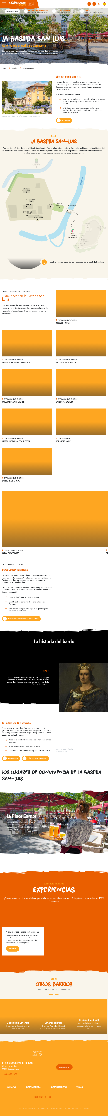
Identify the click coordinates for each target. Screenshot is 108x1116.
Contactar (11, 1087)
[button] (84, 822)
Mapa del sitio (43, 1108)
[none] (104, 4)
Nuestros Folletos (59, 1087)
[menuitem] (104, 4)
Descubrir (14, 68)
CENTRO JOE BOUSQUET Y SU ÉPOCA (16, 441)
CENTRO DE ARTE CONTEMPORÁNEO (16, 362)
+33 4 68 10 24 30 (9, 1074)
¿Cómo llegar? (64, 1067)
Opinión (79, 1087)
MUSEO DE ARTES (63, 323)
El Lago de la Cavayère (18, 1023)
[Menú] (3, 4)
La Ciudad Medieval (89, 1020)
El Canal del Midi (53, 1023)
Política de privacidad (27, 1108)
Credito (86, 1108)
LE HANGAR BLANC (63, 441)
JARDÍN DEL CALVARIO (64, 401)
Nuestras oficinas (33, 1087)
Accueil (4, 68)
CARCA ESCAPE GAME (10, 553)
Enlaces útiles (56, 1108)
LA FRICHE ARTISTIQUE (11, 480)
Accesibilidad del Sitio (73, 1108)
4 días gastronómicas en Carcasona (22, 932)
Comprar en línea (12, 11)
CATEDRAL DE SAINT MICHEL (13, 401)
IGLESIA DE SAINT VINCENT (66, 362)
